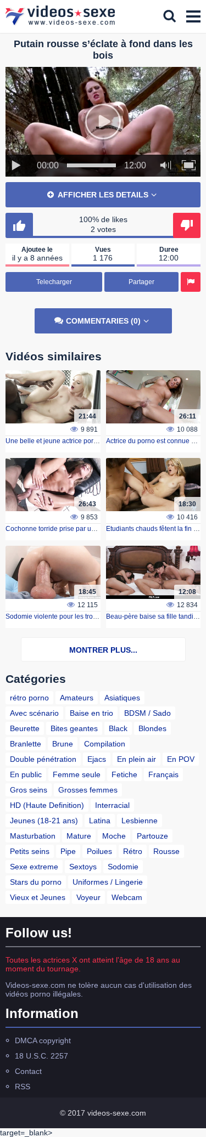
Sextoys (83, 866)
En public (26, 774)
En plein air (136, 759)
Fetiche (124, 774)
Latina (99, 820)
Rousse (166, 851)
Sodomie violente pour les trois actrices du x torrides (83, 616)
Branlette (25, 743)
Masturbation (32, 835)
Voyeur (88, 897)
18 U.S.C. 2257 (41, 1055)
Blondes (152, 728)
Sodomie (123, 866)
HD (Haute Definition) (47, 805)
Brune (62, 743)
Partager (141, 282)
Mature (78, 835)
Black (118, 728)
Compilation (104, 743)
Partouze (152, 835)
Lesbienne (139, 820)
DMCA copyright (43, 1040)
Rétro (132, 851)
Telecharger (54, 282)
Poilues (99, 851)
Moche (114, 835)
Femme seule (77, 774)
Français (163, 774)
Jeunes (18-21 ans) (44, 820)
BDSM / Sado (147, 713)
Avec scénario (34, 713)
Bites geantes (74, 728)
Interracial (112, 805)
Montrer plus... (103, 650)
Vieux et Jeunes (37, 897)
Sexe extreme (34, 866)
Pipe (68, 851)
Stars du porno (36, 882)
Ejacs (96, 759)
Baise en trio (91, 713)
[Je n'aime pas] (187, 225)
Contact (28, 1071)
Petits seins (29, 851)
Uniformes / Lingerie (108, 882)
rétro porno (29, 697)
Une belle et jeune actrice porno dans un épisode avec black (95, 441)
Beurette (25, 728)
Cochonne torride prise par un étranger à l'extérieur (81, 529)
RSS (22, 1086)
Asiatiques (122, 697)
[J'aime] (19, 225)
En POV (180, 759)
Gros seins (28, 789)
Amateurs (76, 697)
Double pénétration (43, 759)
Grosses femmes (88, 789)
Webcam (127, 897)
